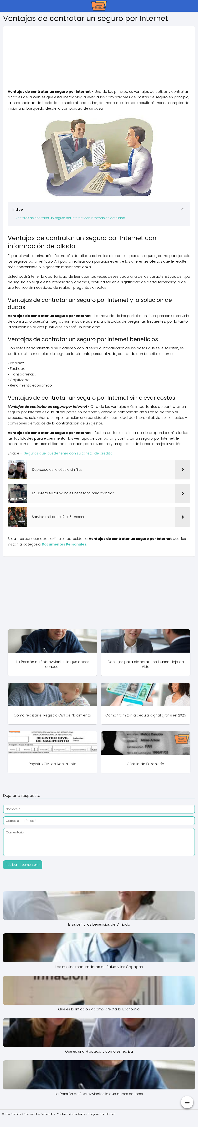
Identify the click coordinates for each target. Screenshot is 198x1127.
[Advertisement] (99, 53)
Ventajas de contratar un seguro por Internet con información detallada (70, 218)
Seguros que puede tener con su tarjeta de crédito (68, 453)
